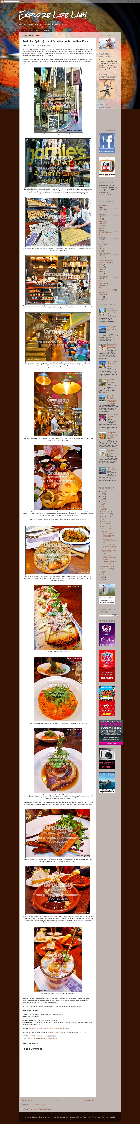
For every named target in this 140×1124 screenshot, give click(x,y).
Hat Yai (101, 230)
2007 (102, 491)
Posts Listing (34, 30)
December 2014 (107, 569)
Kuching (101, 255)
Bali (100, 207)
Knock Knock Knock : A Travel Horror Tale (109, 562)
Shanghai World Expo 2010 (107, 290)
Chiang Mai (102, 221)
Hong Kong (102, 235)
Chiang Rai (102, 223)
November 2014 (107, 566)
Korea (100, 246)
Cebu (100, 219)
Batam (101, 214)
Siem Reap (102, 292)
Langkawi (101, 258)
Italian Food (36, 1038)
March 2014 (106, 516)
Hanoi (100, 228)
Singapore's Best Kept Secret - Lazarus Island (112, 345)
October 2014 (106, 531)
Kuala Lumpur (103, 253)
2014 (102, 509)
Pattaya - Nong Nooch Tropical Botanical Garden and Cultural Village (112, 435)
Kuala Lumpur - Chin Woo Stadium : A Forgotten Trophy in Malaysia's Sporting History (112, 399)
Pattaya (101, 271)
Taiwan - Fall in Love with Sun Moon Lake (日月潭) (112, 329)
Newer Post (27, 1100)
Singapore (102, 294)
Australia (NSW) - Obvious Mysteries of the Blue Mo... (110, 546)
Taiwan (101, 297)
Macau (101, 265)
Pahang (101, 269)
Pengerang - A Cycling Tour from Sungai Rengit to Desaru (112, 311)
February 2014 (106, 514)
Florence (101, 225)
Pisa (100, 281)
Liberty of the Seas (104, 262)
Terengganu (102, 299)
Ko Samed (102, 244)
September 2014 (107, 529)
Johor (100, 242)
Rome (100, 288)
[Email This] (48, 1036)
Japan (100, 239)
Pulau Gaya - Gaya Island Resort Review (111, 381)
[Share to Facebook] (53, 1036)
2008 (102, 494)
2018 (102, 579)
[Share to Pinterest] (55, 1036)
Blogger (70, 1119)
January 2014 (106, 511)
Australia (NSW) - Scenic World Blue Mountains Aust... (109, 552)
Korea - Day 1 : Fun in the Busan (112, 468)
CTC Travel (82, 1032)
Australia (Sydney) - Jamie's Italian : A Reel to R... (109, 541)
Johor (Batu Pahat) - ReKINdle (110, 451)
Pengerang (102, 276)
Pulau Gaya (102, 283)
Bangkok (101, 209)
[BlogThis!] (49, 1036)
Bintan (100, 216)
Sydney (55, 1038)
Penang (101, 274)
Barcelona (102, 212)
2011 (102, 501)
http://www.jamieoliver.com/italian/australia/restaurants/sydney (49, 1028)
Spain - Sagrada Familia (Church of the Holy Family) (112, 364)
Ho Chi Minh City (104, 232)
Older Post (89, 1100)
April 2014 (105, 519)
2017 (102, 577)
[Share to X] (51, 1036)
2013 (102, 506)
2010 (102, 499)
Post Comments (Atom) (38, 1104)
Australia (29, 1038)
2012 (102, 504)
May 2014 (105, 521)
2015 (102, 572)
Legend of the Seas (104, 260)
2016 (102, 574)
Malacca (101, 267)
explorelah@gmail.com (105, 194)
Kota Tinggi (102, 248)
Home (25, 30)
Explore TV (46, 30)
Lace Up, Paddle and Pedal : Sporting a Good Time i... (108, 535)
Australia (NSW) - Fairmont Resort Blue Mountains (109, 557)
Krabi (100, 251)
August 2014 (106, 526)
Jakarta (101, 237)
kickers (105, 1117)
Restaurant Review (46, 1038)
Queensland (102, 285)
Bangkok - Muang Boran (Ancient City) (112, 416)
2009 (102, 496)
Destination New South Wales (56, 1032)
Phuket (101, 278)
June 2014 (105, 524)
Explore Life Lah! (53, 14)
